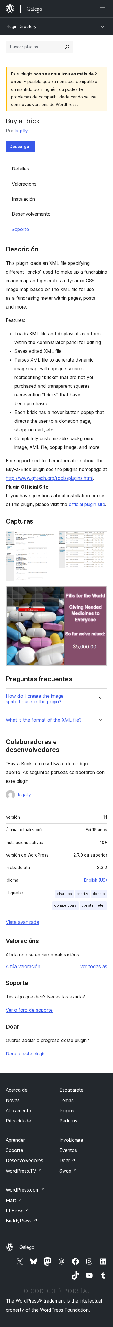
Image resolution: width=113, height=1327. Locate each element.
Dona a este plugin (25, 1054)
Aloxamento (18, 1110)
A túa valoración (23, 966)
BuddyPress (21, 1221)
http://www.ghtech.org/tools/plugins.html (49, 478)
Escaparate (71, 1090)
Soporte (20, 229)
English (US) (95, 879)
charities (64, 893)
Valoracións (24, 184)
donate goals (65, 905)
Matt (14, 1200)
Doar (67, 1160)
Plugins (66, 1110)
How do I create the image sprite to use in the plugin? (34, 698)
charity (82, 893)
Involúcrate (71, 1140)
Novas (13, 1100)
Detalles (20, 169)
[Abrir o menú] (103, 8)
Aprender (15, 1140)
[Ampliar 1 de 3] (46, 539)
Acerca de (17, 1090)
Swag (68, 1171)
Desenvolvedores (24, 1160)
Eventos (68, 1150)
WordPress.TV (24, 1171)
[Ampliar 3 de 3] (99, 593)
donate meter (93, 905)
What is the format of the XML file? (43, 720)
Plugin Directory (21, 26)
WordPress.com (25, 1190)
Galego (26, 1247)
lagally (21, 130)
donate (99, 893)
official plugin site (87, 504)
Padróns (68, 1121)
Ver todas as (93, 966)
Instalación (23, 199)
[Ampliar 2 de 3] (99, 539)
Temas (66, 1100)
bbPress (17, 1210)
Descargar (20, 146)
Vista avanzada (22, 922)
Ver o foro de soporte (29, 1010)
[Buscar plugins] (67, 47)
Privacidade (18, 1121)
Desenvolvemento (31, 214)
